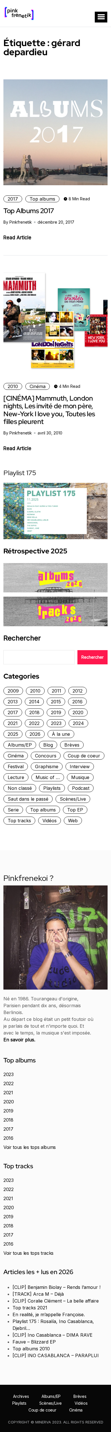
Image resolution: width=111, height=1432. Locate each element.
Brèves (71, 745)
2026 (35, 734)
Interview (80, 766)
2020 (78, 712)
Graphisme (46, 766)
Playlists (52, 788)
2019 (56, 712)
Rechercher (22, 638)
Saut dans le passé (28, 799)
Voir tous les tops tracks (28, 1253)
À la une (61, 734)
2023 (56, 723)
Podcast (80, 788)
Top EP (75, 810)
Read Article (17, 237)
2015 (56, 701)
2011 (56, 691)
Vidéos (49, 820)
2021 (13, 723)
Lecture (16, 777)
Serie (13, 810)
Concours (45, 756)
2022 (34, 723)
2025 (13, 734)
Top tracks (19, 820)
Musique (80, 777)
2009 (13, 691)
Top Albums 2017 (28, 210)
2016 (77, 701)
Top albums (42, 199)
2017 (13, 199)
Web (73, 820)
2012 (78, 691)
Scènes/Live (73, 799)
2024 (78, 723)
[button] (101, 17)
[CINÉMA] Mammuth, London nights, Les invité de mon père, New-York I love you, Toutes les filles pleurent (49, 410)
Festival (16, 766)
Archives (21, 1396)
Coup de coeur (84, 756)
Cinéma (38, 386)
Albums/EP (20, 745)
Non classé (20, 788)
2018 (34, 712)
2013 (13, 701)
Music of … (48, 777)
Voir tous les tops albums (29, 1147)
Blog (48, 745)
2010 (13, 386)
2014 (34, 701)
